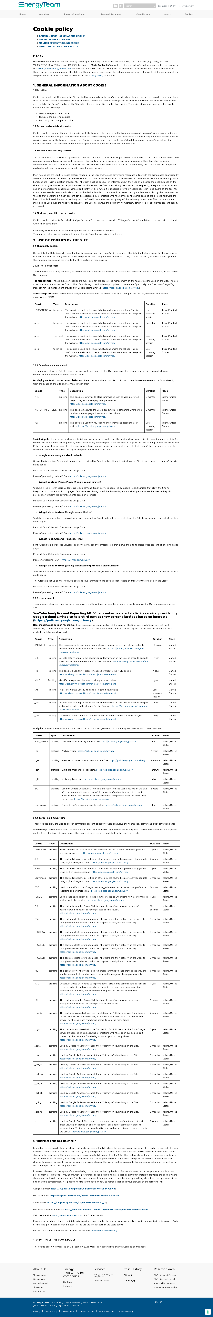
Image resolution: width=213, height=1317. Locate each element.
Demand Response (111, 14)
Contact (189, 14)
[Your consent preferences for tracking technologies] (208, 1312)
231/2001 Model (106, 1311)
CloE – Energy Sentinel (164, 1279)
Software (67, 1286)
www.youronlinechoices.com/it (67, 1215)
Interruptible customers (164, 1283)
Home (22, 14)
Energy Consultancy (75, 14)
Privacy (36, 1311)
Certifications (39, 1291)
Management (39, 1279)
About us (44, 14)
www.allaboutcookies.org (104, 1230)
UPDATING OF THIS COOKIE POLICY (58, 46)
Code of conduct (86, 1311)
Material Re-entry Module (166, 1287)
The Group (38, 1287)
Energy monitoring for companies (73, 1272)
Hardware (67, 1282)
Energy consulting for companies (103, 1275)
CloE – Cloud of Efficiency (166, 1275)
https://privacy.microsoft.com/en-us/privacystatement (87, 674)
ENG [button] (172, 5)
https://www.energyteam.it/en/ (54, 68)
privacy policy (95, 75)
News (167, 14)
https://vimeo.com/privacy (76, 559)
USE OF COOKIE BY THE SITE (55, 39)
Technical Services (102, 1280)
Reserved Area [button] (185, 5)
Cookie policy (51, 1311)
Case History (143, 14)
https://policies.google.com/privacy (121, 287)
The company (39, 1275)
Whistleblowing (126, 1311)
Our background (40, 1283)
